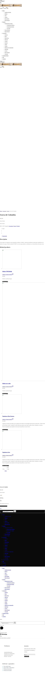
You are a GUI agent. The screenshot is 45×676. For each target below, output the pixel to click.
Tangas (6, 521)
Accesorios (4, 211)
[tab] (23, 236)
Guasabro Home (5, 559)
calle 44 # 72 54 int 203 (8, 655)
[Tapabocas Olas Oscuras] (21, 413)
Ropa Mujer (7, 522)
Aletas (6, 548)
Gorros (8, 211)
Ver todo (18, 226)
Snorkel (6, 546)
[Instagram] (12, 649)
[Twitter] (8, 649)
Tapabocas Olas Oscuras (8, 416)
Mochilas (6, 553)
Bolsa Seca (7, 542)
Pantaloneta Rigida (10, 530)
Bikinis (6, 13)
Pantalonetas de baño (8, 527)
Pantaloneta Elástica (10, 529)
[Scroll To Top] (0, 508)
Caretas (6, 545)
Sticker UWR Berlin (7, 271)
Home (1, 211)
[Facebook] (5, 649)
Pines (6, 540)
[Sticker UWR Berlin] (12, 268)
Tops (6, 15)
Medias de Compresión (9, 551)
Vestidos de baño (8, 12)
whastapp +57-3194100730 (9, 653)
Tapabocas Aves (6, 452)
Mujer (3, 10)
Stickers (6, 538)
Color (3, 469)
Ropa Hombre (7, 534)
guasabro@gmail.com (8, 652)
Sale (3, 561)
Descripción (4, 236)
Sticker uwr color (6, 383)
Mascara (6, 543)
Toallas (6, 550)
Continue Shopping (3, 506)
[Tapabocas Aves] (21, 449)
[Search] (15, 511)
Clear (6, 470)
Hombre (3, 526)
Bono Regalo (7, 524)
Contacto (4, 562)
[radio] (8, 467)
